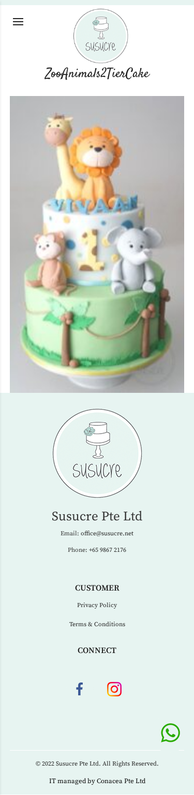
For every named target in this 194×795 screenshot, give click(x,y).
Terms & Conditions (97, 624)
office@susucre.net (107, 533)
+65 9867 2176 (107, 550)
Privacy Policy (97, 605)
